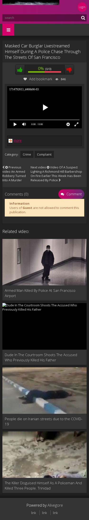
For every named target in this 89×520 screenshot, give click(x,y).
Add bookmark (40, 79)
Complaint (44, 154)
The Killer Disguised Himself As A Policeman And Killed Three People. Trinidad (43, 485)
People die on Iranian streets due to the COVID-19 (43, 421)
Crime (27, 154)
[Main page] (30, 7)
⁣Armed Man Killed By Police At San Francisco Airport (40, 293)
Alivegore (55, 505)
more (17, 140)
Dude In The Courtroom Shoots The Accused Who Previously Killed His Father (41, 357)
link (33, 512)
